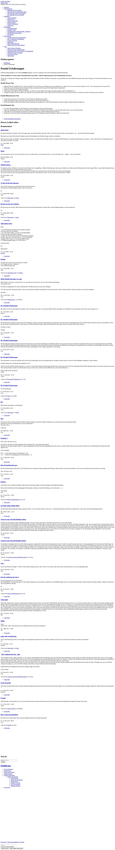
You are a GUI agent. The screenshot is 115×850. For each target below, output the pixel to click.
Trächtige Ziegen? (15, 786)
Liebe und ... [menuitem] (10, 25)
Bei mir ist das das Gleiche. (10, 204)
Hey (2, 419)
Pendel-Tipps (4, 3)
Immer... (3, 482)
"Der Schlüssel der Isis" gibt (10, 654)
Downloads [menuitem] (10, 34)
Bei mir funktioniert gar (9, 465)
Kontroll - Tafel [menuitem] (11, 30)
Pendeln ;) (4, 438)
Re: (2, 402)
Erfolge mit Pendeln (12, 777)
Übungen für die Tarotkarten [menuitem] (15, 52)
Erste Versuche (6, 683)
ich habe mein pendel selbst (10, 506)
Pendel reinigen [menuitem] (11, 22)
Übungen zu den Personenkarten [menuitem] (16, 49)
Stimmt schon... (6, 165)
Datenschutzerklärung (13, 842)
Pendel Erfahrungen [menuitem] (12, 24)
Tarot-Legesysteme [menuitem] (12, 54)
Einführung (6, 766)
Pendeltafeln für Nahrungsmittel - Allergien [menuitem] (18, 31)
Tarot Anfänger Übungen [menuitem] (14, 48)
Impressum (3, 842)
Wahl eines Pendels (9, 772)
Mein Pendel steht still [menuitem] (13, 43)
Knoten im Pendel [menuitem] (12, 40)
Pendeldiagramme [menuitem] (12, 28)
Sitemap (22, 842)
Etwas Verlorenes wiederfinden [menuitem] (15, 39)
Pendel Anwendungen (17, 780)
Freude (3, 698)
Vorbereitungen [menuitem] (8, 9)
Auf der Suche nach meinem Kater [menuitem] (16, 37)
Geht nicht (4, 600)
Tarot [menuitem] (5, 46)
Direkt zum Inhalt (5, 1)
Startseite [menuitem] (6, 7)
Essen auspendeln (15, 784)
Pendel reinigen (8, 774)
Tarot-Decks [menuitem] (10, 55)
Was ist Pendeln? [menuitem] (11, 18)
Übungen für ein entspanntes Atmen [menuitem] (17, 12)
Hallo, (3, 621)
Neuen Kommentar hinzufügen (12, 118)
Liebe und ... (7, 787)
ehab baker (5, 130)
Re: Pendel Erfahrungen (9, 306)
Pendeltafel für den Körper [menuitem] (14, 33)
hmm (2, 151)
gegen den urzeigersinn (8, 636)
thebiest (3, 253)
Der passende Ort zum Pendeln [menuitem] (15, 15)
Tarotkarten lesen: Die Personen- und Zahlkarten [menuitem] (20, 51)
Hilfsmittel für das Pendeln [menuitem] (14, 10)
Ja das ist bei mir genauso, (10, 183)
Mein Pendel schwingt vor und (11, 279)
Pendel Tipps (7, 770)
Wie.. (2, 563)
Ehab (2, 145)
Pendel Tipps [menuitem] (10, 19)
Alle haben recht (6, 223)
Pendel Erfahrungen (9, 775)
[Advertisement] (51, 742)
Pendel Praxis (14, 781)
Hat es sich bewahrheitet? (9, 715)
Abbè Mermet (14, 778)
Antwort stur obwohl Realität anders (13, 519)
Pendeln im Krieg (15, 783)
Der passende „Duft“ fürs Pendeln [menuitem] (16, 13)
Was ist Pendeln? (8, 769)
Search (2, 760)
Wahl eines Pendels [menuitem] (12, 21)
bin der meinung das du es (10, 577)
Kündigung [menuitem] (10, 42)
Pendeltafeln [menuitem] (7, 27)
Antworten (7, 147)
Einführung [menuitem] (7, 16)
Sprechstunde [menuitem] (7, 36)
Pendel (3, 259)
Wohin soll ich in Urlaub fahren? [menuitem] (16, 45)
